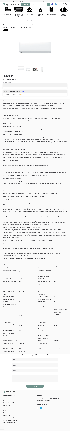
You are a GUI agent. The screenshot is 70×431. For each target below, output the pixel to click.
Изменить (23, 91)
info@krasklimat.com (60, 1)
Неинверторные (39, 20)
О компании (6, 1)
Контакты (5, 400)
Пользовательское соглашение (10, 420)
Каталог (26, 4)
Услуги (4, 410)
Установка (27, 1)
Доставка (5, 408)
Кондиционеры (7, 14)
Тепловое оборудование (62, 15)
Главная (5, 20)
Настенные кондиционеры (26, 20)
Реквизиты (5, 424)
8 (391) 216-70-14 (46, 1)
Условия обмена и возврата (9, 422)
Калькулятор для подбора (17, 1)
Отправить (35, 386)
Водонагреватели (51, 14)
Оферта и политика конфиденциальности (12, 418)
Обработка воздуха (40, 15)
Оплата (4, 412)
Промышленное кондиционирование (18, 15)
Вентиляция (30, 14)
